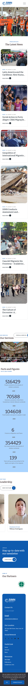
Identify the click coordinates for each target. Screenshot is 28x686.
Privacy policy (17, 682)
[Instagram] (12, 638)
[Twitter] (8, 638)
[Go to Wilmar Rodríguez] (14, 509)
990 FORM (7, 659)
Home (6, 647)
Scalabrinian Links (9, 664)
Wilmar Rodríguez (8, 529)
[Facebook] (5, 638)
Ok (7, 682)
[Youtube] (15, 638)
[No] (24, 679)
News (4, 69)
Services (7, 650)
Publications (8, 662)
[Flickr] (18, 638)
